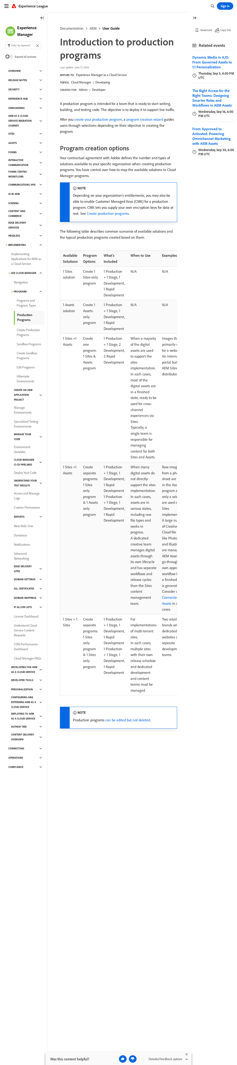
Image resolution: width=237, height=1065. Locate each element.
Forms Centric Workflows (17, 174)
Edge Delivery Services (17, 225)
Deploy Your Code (25, 473)
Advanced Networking (21, 556)
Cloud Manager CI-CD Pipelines (24, 462)
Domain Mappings (25, 597)
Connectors (16, 748)
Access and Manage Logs (27, 495)
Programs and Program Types (26, 302)
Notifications (22, 544)
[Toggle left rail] (42, 18)
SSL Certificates (24, 588)
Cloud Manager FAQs (27, 658)
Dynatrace (20, 535)
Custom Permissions (27, 507)
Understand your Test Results (25, 483)
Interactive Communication (18, 162)
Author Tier (19, 726)
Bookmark (206, 30)
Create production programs (108, 213)
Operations (15, 757)
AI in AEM (14, 194)
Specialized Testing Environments (26, 423)
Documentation (72, 28)
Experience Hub (18, 98)
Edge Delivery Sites (23, 569)
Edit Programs (26, 367)
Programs (20, 291)
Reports (19, 516)
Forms (12, 152)
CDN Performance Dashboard (26, 646)
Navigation (21, 282)
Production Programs (24, 317)
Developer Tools (22, 680)
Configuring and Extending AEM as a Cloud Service (23, 702)
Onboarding (16, 108)
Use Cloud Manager (23, 273)
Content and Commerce (16, 213)
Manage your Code (22, 437)
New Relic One (23, 526)
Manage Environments (22, 410)
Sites (11, 133)
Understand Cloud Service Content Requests (25, 630)
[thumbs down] (133, 1059)
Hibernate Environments (25, 378)
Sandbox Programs (29, 344)
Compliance (15, 767)
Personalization (22, 689)
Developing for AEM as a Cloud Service (24, 670)
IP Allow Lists (23, 607)
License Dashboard (26, 616)
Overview (14, 71)
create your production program (98, 119)
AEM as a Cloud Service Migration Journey (20, 120)
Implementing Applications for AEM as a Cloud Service (26, 259)
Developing (102, 82)
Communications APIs (22, 184)
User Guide (111, 28)
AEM (93, 28)
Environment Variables (22, 449)
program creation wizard (144, 119)
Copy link (225, 30)
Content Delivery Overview (22, 737)
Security (13, 89)
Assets (12, 143)
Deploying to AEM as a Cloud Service (23, 716)
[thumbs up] (123, 1059)
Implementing (17, 245)
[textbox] (23, 45)
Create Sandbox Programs (27, 355)
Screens (13, 203)
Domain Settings (24, 579)
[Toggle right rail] (195, 18)
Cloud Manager (81, 82)
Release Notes (17, 80)
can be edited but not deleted (127, 720)
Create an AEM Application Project (23, 394)
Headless (14, 235)
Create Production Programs (28, 332)
